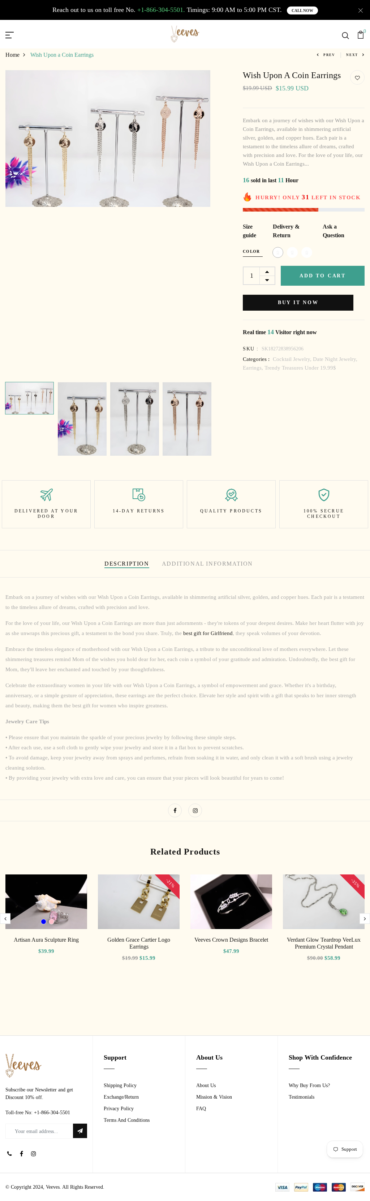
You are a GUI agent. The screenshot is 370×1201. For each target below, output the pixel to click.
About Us (206, 1085)
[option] (108, 138)
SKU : (250, 349)
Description (126, 564)
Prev (329, 55)
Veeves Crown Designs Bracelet (231, 940)
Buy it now (298, 302)
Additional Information (207, 564)
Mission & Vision (214, 1097)
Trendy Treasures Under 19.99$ (300, 368)
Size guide (249, 230)
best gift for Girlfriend (208, 633)
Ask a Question (333, 230)
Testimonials (301, 1097)
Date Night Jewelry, (335, 359)
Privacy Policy (119, 1108)
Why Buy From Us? (309, 1085)
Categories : (256, 359)
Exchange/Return (121, 1097)
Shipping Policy (120, 1085)
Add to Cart (323, 275)
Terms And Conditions (127, 1120)
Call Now (302, 10)
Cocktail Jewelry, (293, 359)
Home (12, 55)
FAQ (201, 1108)
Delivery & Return (286, 230)
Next (352, 55)
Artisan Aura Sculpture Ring (46, 940)
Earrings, (253, 368)
